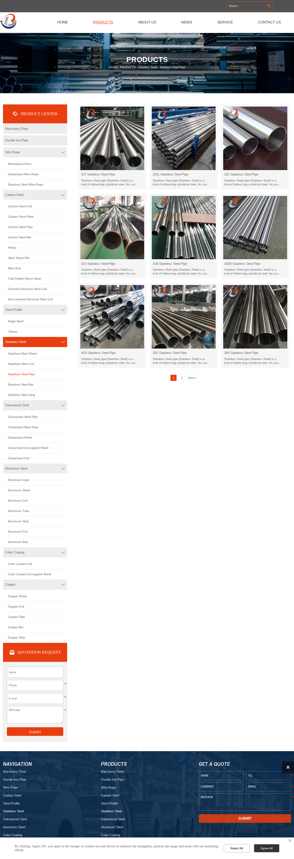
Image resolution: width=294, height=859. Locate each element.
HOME (113, 67)
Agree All (267, 848)
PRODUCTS (128, 67)
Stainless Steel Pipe (172, 67)
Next (192, 378)
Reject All (237, 848)
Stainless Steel (147, 67)
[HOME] (9, 21)
